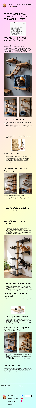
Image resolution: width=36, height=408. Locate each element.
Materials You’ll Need (14, 25)
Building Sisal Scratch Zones (15, 30)
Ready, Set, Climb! (14, 34)
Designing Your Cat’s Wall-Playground (16, 27)
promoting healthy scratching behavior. (21, 51)
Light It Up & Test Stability (15, 32)
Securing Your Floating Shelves (15, 29)
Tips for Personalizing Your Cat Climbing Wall (18, 33)
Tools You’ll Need (13, 26)
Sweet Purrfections (14, 374)
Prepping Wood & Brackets (15, 28)
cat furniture (21, 386)
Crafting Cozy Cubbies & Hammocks (16, 31)
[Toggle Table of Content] (24, 23)
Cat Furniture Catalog (5, 386)
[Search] (32, 396)
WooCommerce (32, 401)
